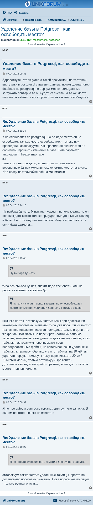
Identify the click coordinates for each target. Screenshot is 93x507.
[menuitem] (7, 13)
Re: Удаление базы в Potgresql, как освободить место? (43, 123)
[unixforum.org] (46, 4)
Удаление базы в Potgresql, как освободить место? (35, 31)
